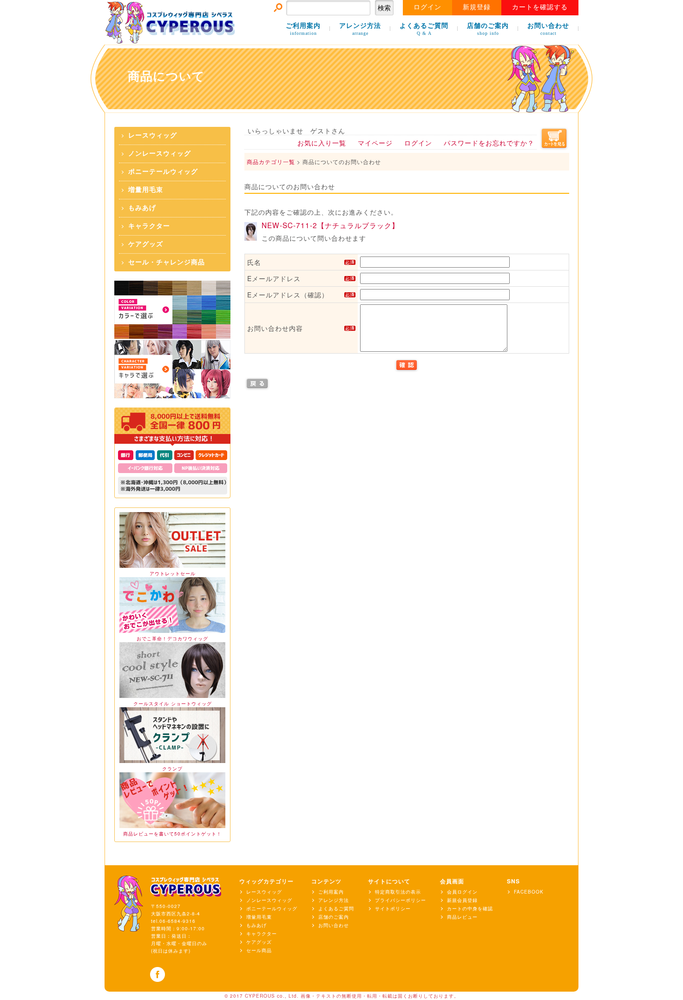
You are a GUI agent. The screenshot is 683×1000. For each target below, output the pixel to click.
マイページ (375, 142)
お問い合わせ (548, 29)
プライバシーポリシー (400, 900)
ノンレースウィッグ (159, 153)
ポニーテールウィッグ (163, 171)
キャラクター (149, 226)
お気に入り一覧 (321, 142)
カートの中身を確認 (470, 908)
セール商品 (259, 950)
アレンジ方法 (360, 29)
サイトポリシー (393, 908)
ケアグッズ (145, 244)
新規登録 (477, 7)
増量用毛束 (145, 189)
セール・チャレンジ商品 (166, 262)
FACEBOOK (529, 891)
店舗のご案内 (488, 29)
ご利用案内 (303, 29)
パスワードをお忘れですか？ (489, 142)
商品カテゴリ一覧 (271, 161)
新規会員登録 (462, 900)
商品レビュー (462, 917)
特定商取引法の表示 (398, 891)
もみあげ (142, 207)
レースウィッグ (152, 135)
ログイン (427, 7)
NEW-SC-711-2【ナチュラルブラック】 (330, 225)
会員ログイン (462, 891)
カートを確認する (540, 7)
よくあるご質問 (424, 29)
